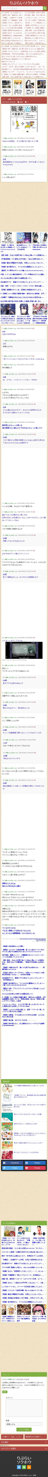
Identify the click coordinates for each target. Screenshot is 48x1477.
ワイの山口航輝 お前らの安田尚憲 (36, 12)
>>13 (5, 437)
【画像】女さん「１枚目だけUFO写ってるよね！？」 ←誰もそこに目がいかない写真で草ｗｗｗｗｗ (24, 1282)
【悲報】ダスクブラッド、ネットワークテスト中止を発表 (20, 64)
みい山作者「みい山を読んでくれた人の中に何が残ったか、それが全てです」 (13, 12)
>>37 (5, 783)
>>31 (5, 705)
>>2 (4, 159)
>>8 (4, 377)
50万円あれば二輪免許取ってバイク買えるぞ (16, 59)
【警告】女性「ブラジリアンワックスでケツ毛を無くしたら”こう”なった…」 (23, 989)
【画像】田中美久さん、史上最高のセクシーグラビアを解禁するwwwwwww (23, 1024)
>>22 (5, 538)
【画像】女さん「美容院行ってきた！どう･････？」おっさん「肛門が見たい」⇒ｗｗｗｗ (24, 1271)
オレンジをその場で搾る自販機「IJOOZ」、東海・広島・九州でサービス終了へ (13, 28)
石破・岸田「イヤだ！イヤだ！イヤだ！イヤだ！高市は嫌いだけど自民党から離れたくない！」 (24, 286)
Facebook (15, 1163)
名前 (7, 1420)
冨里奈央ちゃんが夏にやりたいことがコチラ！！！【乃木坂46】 (36, 38)
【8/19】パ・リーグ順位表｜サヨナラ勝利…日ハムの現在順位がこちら (36, 23)
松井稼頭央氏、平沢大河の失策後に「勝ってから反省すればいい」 (23, 54)
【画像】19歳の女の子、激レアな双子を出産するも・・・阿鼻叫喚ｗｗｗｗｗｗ (23, 968)
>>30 (5, 680)
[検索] (45, 8)
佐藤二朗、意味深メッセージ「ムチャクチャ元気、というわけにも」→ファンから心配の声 (24, 1279)
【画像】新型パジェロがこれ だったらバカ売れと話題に (13, 38)
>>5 (4, 343)
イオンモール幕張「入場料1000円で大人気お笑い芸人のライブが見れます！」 (36, 20)
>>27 (5, 574)
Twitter (14, 1168)
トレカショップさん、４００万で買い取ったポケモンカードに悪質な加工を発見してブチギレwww (23, 1005)
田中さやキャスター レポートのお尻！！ (36, 40)
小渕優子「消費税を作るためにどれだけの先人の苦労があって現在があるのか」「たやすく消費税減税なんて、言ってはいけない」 (24, 297)
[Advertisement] (24, 207)
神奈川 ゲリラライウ (8, 61)
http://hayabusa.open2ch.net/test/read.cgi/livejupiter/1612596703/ (33, 939)
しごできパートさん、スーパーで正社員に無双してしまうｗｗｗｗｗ (36, 18)
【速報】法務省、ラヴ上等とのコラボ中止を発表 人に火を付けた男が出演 (23, 1016)
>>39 (5, 756)
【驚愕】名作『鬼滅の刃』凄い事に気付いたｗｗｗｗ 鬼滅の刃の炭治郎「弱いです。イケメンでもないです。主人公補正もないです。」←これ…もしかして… (13, 15)
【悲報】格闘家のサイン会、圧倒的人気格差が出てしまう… (36, 35)
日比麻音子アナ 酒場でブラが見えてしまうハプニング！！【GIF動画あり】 (24, 282)
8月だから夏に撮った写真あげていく (13, 43)
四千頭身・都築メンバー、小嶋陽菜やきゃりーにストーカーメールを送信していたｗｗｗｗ (23, 956)
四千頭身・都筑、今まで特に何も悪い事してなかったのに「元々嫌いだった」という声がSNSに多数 (36, 15)
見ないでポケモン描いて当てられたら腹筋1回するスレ (19, 56)
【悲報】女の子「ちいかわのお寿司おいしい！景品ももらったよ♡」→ (13, 33)
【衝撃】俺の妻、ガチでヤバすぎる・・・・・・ (19, 1020)
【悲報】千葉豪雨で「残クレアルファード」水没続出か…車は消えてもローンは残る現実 (24, 1275)
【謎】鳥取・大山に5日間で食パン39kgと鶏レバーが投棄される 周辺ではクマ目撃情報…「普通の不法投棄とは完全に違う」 (36, 30)
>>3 (3, 331)
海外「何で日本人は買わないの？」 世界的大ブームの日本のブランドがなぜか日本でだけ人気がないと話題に (24, 1256)
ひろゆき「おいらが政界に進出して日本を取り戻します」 (13, 25)
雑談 (21, 102)
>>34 (5, 730)
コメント (9, 1397)
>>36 (5, 743)
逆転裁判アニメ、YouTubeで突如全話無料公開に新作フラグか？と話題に (24, 69)
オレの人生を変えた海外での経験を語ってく (36, 33)
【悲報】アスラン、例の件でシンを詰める (13, 23)
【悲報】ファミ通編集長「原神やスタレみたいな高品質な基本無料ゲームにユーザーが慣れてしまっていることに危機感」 (13, 20)
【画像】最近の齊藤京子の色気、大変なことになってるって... (22, 263)
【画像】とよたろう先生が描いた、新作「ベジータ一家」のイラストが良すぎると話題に (23, 1010)
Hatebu (37, 1163)
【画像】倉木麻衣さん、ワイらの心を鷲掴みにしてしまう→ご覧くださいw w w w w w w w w (24, 266)
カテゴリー (4, 1445)
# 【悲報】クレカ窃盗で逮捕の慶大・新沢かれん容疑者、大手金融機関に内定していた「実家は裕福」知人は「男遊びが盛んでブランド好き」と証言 (36, 28)
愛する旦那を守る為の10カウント (13, 40)
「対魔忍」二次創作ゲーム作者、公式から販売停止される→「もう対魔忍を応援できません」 (13, 18)
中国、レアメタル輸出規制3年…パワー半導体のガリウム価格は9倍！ (24, 274)
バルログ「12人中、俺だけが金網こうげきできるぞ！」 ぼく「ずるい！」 (24, 67)
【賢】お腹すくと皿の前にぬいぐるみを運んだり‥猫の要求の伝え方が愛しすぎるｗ (36, 43)
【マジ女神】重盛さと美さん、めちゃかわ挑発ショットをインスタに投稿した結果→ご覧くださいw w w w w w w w (24, 1267)
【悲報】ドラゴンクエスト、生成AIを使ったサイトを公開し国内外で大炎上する (24, 51)
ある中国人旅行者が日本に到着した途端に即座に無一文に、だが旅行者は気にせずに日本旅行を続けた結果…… (24, 301)
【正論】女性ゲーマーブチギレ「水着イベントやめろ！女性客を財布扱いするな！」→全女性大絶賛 (23, 973)
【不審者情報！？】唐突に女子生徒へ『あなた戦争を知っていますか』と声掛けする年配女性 (24, 259)
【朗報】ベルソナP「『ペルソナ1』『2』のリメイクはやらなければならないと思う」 (24, 72)
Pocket (37, 1168)
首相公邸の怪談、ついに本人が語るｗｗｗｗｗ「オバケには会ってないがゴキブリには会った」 (24, 1248)
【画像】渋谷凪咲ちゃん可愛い (13, 946)
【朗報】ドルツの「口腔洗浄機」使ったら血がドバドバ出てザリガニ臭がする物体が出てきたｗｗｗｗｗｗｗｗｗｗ (23, 950)
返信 (4, 1392)
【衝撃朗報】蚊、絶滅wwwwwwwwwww (13, 35)
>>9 (4, 407)
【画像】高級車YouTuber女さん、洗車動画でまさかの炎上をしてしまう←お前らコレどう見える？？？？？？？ (13, 30)
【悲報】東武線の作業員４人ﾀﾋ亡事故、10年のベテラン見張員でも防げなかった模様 (24, 1298)
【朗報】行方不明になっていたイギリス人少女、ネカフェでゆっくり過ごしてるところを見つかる (36, 25)
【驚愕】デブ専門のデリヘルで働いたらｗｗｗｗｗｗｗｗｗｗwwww (24, 270)
